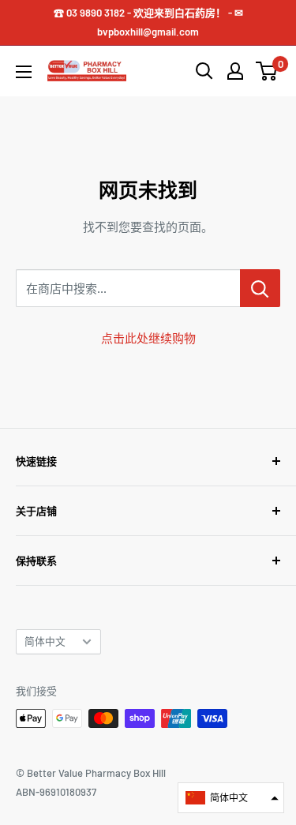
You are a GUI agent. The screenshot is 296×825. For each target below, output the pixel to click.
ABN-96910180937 (56, 792)
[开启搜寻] (204, 71)
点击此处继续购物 (148, 338)
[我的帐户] (235, 71)
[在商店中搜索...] (260, 288)
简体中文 (45, 641)
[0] (267, 71)
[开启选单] (24, 72)
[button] (231, 797)
